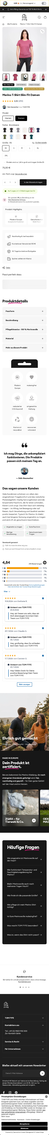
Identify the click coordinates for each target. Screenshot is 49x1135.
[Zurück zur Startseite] (3, 24)
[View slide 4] (28, 987)
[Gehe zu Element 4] (34, 77)
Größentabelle (41, 143)
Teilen (8, 268)
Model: (5, 113)
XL (38, 148)
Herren (8, 118)
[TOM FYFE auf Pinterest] (16, 1092)
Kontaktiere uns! (24, 982)
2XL (6, 155)
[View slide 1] (20, 987)
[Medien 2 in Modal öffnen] (42, 31)
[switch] (44, 3)
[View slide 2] (23, 987)
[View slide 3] (25, 987)
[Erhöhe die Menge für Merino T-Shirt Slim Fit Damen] (15, 182)
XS (6, 148)
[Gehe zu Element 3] (24, 77)
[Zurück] (3, 9)
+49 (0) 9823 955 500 (18, 1031)
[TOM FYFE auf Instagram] (10, 1092)
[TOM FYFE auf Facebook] (3, 1092)
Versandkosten (21, 174)
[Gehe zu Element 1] (15, 77)
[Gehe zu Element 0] (6, 77)
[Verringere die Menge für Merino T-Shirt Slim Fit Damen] (4, 182)
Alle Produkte (12, 24)
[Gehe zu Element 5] (43, 77)
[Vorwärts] (45, 9)
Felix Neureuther (12, 107)
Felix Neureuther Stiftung (16, 199)
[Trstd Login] (45, 3)
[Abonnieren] (42, 1073)
